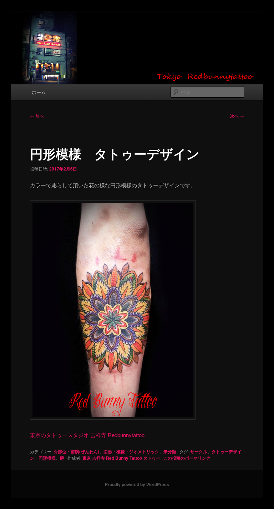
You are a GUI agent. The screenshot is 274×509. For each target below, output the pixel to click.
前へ (37, 116)
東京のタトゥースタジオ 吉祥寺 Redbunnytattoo (87, 435)
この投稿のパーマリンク (186, 458)
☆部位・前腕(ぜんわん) (76, 451)
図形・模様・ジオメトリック (131, 451)
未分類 (169, 451)
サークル (198, 451)
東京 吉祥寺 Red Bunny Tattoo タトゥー (121, 458)
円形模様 (47, 458)
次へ (237, 116)
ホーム (39, 92)
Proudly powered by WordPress (137, 484)
